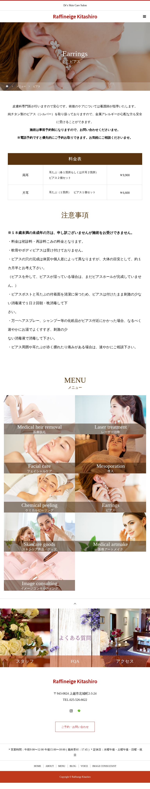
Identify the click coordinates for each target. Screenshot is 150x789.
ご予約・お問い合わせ (75, 726)
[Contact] (79, 711)
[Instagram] (71, 711)
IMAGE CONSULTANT (104, 766)
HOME (37, 766)
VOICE (84, 766)
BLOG (73, 766)
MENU (61, 766)
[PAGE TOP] (75, 604)
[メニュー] (144, 16)
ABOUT (50, 766)
